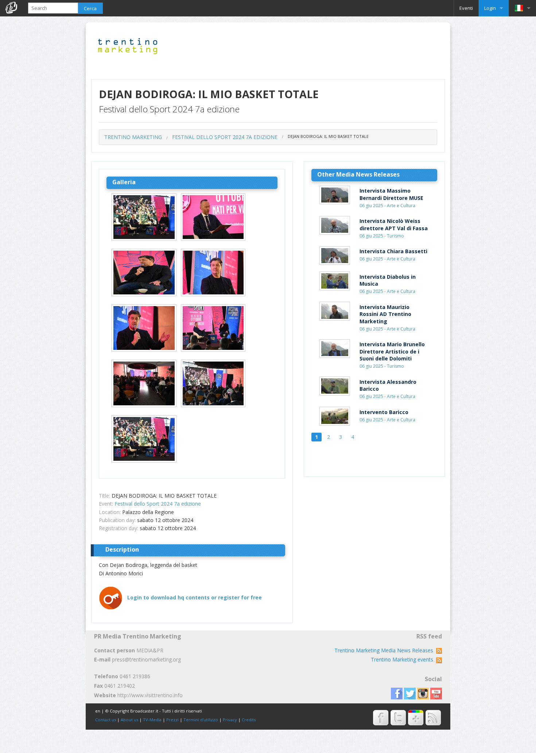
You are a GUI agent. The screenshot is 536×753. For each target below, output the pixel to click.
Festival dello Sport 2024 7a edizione (224, 137)
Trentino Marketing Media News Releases (385, 650)
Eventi (466, 8)
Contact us (105, 719)
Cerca (90, 8)
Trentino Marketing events (403, 659)
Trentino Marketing (133, 137)
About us (129, 719)
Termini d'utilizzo (200, 719)
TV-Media (152, 719)
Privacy (230, 719)
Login (490, 8)
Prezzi (172, 719)
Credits (249, 719)
